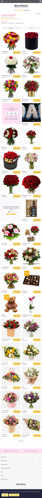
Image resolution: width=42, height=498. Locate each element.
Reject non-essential (14, 495)
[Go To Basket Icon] (40, 1)
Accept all (5, 495)
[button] (2, 1)
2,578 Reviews (26, 10)
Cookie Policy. (37, 491)
